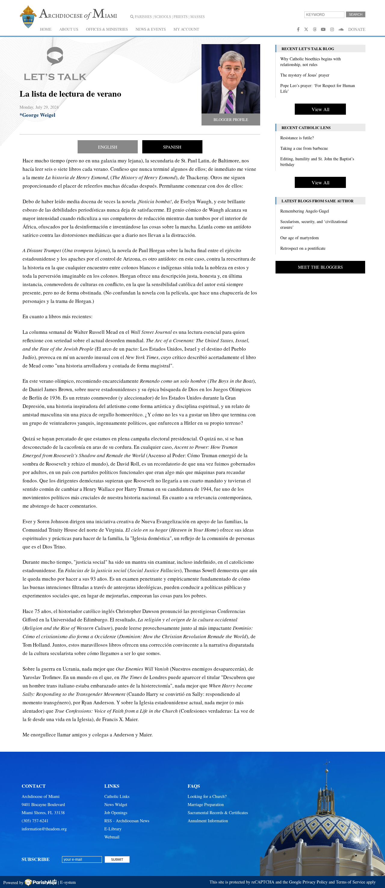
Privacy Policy (315, 882)
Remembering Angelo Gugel (304, 211)
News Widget (115, 804)
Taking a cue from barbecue (304, 148)
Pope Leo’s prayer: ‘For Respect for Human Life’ (317, 88)
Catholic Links (116, 796)
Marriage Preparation (206, 804)
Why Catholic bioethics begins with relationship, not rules (310, 61)
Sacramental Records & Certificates (218, 812)
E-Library (113, 829)
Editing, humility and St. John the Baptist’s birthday (317, 161)
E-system (68, 882)
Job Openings (115, 812)
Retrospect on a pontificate (302, 248)
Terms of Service (350, 882)
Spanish (172, 147)
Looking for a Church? (207, 796)
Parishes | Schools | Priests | (161, 17)
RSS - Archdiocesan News (126, 820)
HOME (45, 29)
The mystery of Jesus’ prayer (304, 75)
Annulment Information (208, 820)
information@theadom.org (44, 829)
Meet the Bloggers (320, 267)
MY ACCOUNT (186, 29)
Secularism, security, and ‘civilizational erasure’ (313, 224)
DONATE (356, 29)
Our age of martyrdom (299, 237)
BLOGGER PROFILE (231, 119)
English (107, 147)
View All (320, 109)
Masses (197, 17)
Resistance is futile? (297, 137)
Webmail (111, 837)
